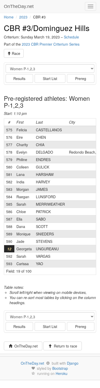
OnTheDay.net (19, 6)
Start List (50, 78)
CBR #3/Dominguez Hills (46, 27)
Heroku (61, 373)
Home (9, 16)
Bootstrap (60, 368)
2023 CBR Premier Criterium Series (50, 44)
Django (72, 363)
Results (19, 78)
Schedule (71, 36)
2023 (23, 16)
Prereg (80, 78)
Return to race (64, 346)
